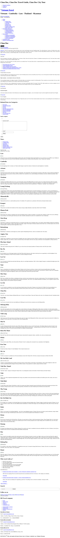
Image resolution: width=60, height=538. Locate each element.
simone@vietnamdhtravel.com (9, 521)
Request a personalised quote (8, 40)
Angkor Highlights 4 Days (8, 65)
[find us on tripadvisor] (4, 16)
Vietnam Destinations (9, 29)
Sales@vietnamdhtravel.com (8, 513)
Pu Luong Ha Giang (6, 113)
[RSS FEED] (17, 494)
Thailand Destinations (9, 32)
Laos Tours (7, 23)
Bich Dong (5, 104)
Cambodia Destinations (9, 30)
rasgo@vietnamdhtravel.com (8, 529)
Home (4, 19)
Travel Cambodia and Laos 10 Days (9, 66)
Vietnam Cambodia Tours (7, 146)
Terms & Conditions (6, 5)
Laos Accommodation (9, 38)
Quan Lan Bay (5, 114)
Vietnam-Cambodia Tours (10, 26)
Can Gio (4, 107)
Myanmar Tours (8, 25)
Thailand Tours (8, 24)
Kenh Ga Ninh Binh (6, 110)
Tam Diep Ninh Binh (7, 105)
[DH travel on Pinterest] (22, 494)
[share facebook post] (4, 47)
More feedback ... (4, 483)
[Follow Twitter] (11, 494)
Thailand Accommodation (10, 37)
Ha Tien (4, 106)
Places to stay (5, 33)
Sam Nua (4, 112)
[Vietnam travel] (7, 10)
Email (4, 131)
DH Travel (6, 48)
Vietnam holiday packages (8, 506)
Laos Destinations (8, 31)
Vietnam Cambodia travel (7, 508)
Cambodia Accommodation (10, 36)
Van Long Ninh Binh (7, 109)
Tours (4, 20)
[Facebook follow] (4, 494)
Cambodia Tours (8, 22)
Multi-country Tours (9, 27)
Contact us (5, 6)
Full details (5, 475)
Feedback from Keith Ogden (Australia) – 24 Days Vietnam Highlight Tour (17, 477)
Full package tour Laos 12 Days (9, 64)
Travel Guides (5, 501)
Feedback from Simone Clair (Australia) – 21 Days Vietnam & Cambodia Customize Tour (19, 471)
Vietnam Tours (8, 21)
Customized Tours (6, 39)
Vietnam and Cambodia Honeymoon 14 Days (11, 68)
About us (4, 7)
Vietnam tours (5, 507)
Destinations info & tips (7, 28)
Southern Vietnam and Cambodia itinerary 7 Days (12, 67)
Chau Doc (2, 50)
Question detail (6, 120)
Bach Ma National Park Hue (8, 108)
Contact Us (5, 503)
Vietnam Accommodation (10, 35)
